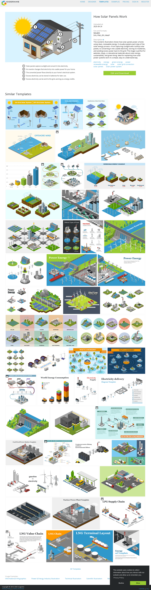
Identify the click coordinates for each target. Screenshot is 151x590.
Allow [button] (138, 583)
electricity (97, 62)
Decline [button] (121, 583)
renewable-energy (100, 64)
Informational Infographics (15, 578)
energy (106, 62)
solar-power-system (114, 66)
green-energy (117, 62)
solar (112, 64)
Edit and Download (120, 73)
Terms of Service (18, 589)
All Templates (75, 569)
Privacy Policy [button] (119, 578)
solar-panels (98, 66)
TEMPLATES (103, 2)
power (128, 62)
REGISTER (145, 2)
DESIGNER (92, 2)
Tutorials (141, 589)
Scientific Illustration (94, 578)
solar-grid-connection (125, 64)
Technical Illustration (73, 578)
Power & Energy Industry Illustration (45, 578)
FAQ (147, 589)
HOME (82, 2)
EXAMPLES (115, 2)
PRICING (126, 2)
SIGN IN (135, 2)
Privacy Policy (6, 589)
